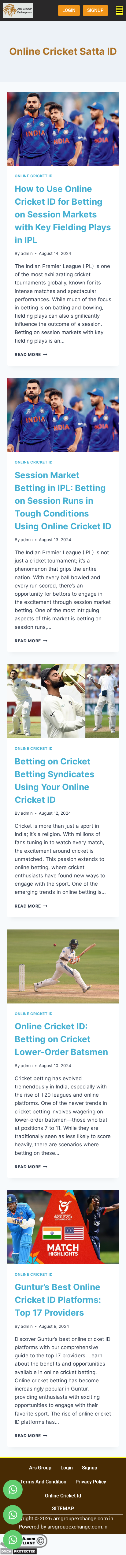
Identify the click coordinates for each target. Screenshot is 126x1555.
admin (27, 253)
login (67, 1468)
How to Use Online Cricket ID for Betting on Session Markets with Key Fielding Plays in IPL (63, 214)
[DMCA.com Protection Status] (63, 1551)
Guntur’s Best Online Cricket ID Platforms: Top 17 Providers (58, 1300)
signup (89, 1468)
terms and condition (43, 1482)
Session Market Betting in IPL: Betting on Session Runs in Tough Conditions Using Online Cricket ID (63, 500)
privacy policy (91, 1482)
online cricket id (63, 1496)
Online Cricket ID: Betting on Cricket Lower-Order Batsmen (61, 1039)
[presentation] (63, 129)
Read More (31, 354)
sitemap (63, 1508)
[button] (119, 10)
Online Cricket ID (34, 176)
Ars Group (40, 1468)
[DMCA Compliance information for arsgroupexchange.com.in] (63, 1541)
